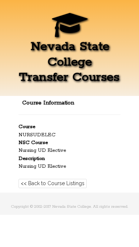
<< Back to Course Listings (53, 183)
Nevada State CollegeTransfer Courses (69, 62)
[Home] (70, 31)
